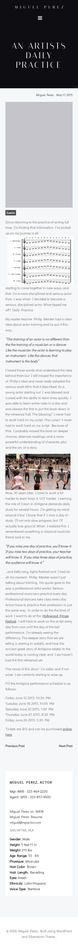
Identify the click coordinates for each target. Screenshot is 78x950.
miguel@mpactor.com (25, 822)
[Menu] (40, 18)
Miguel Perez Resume (26, 816)
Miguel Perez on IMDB (27, 811)
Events (10, 213)
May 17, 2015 (64, 95)
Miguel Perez (40, 7)
